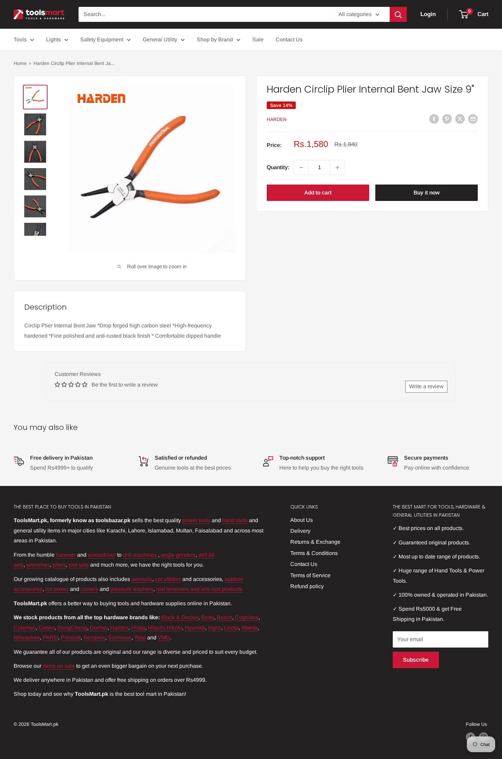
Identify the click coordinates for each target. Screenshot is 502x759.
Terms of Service (310, 575)
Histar (138, 628)
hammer (66, 555)
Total (140, 637)
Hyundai (195, 628)
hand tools (235, 520)
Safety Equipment (101, 39)
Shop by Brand (215, 39)
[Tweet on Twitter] (460, 118)
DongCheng (72, 628)
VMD (164, 637)
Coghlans (247, 617)
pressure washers (131, 589)
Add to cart (318, 192)
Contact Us (289, 39)
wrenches (38, 565)
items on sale (59, 666)
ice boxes (57, 589)
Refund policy (307, 586)
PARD (50, 637)
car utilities (168, 579)
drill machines (140, 555)
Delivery (300, 531)
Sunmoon (119, 637)
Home (20, 63)
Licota (231, 628)
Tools (20, 39)
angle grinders (178, 555)
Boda (207, 617)
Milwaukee (27, 637)
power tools (196, 520)
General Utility (160, 39)
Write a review (426, 386)
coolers (89, 589)
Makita (249, 628)
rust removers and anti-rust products (199, 589)
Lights (53, 39)
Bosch (224, 617)
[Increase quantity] (337, 167)
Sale (258, 39)
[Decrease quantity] (301, 167)
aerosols (141, 579)
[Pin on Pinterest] (447, 118)
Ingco (214, 628)
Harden (277, 119)
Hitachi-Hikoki (165, 628)
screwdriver (102, 555)
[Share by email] (473, 118)
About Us (301, 520)
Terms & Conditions (314, 553)
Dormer (99, 628)
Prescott (71, 637)
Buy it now (427, 192)
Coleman (25, 628)
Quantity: (278, 167)
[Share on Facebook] (434, 118)
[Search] (398, 14)
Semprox (94, 637)
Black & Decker (179, 617)
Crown (47, 628)
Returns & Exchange (315, 542)
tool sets (79, 565)
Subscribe (416, 660)
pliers (59, 565)
